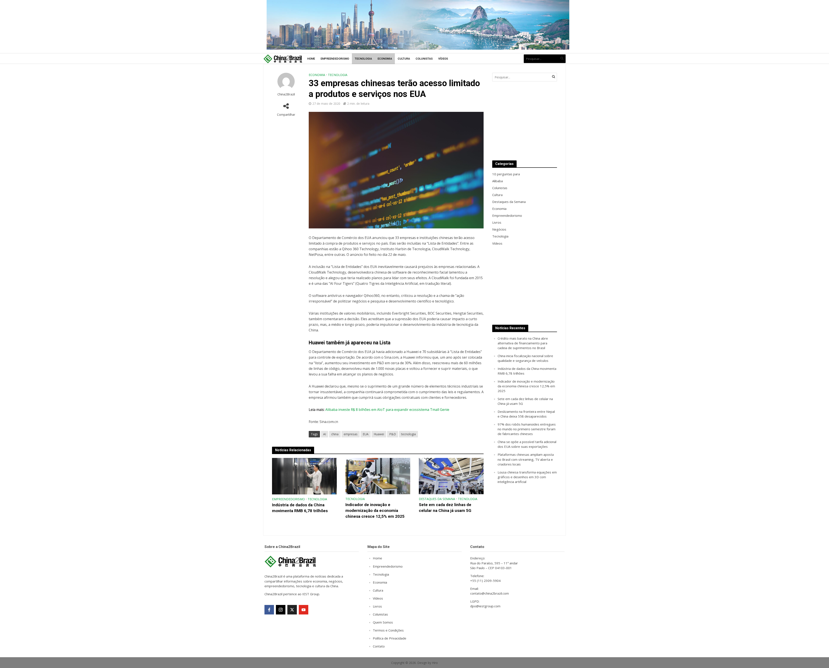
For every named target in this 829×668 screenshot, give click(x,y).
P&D (392, 434)
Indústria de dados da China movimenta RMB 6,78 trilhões (300, 507)
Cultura (404, 58)
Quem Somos (383, 622)
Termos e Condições (388, 630)
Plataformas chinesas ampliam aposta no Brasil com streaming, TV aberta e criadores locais (526, 459)
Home (311, 58)
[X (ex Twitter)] (292, 609)
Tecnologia (363, 58)
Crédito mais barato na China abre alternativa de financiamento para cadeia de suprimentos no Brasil (523, 343)
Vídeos (443, 58)
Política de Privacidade (389, 638)
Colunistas (424, 58)
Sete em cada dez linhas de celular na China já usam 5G (445, 507)
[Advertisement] (524, 121)
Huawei (379, 434)
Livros (377, 606)
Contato (379, 646)
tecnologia (408, 434)
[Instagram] (280, 609)
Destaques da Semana (437, 499)
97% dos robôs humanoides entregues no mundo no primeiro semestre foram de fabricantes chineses (527, 429)
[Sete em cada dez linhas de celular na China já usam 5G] (451, 475)
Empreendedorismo (335, 58)
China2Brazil (286, 94)
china (335, 434)
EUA (366, 434)
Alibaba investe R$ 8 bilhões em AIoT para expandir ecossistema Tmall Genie (387, 409)
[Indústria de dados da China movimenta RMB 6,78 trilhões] (304, 475)
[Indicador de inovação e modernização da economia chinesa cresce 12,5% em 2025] (377, 475)
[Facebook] (269, 609)
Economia (385, 58)
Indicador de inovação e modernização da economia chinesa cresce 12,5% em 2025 (375, 510)
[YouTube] (303, 609)
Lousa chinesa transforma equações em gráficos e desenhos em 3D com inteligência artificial (527, 477)
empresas (351, 434)
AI (324, 434)
